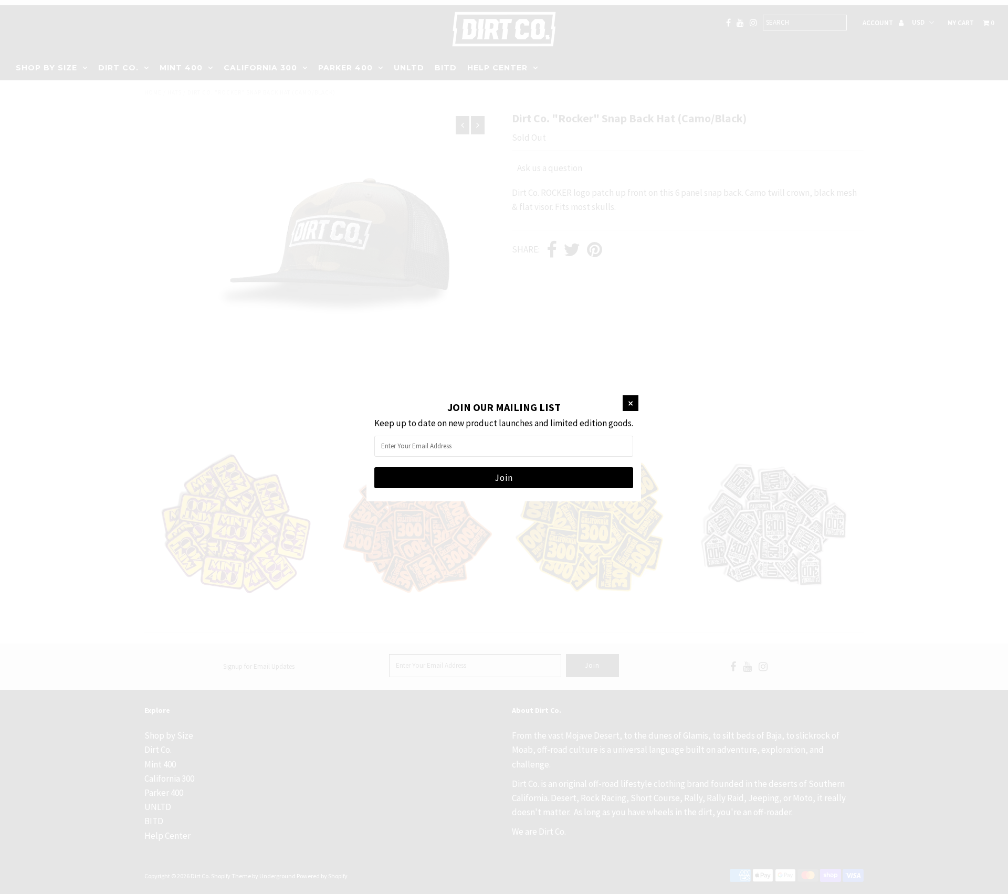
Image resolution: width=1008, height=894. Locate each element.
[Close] (630, 403)
